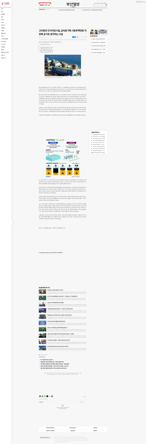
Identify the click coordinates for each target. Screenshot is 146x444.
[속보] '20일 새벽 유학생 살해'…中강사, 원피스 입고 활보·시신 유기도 (54, 366)
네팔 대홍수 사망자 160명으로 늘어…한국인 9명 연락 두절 (52, 362)
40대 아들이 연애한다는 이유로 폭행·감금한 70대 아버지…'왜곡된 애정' (54, 364)
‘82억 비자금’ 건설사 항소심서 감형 (99, 138)
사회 (2, 9)
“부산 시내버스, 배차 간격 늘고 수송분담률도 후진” (101, 142)
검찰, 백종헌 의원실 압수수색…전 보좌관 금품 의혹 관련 (102, 150)
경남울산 (3, 28)
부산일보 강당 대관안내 (50, 427)
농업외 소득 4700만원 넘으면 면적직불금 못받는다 (57, 327)
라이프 (2, 19)
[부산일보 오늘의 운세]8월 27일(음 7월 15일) (56, 321)
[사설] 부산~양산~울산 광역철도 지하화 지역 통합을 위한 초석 (101, 39)
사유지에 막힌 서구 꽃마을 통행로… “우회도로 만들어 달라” (100, 52)
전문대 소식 (3, 58)
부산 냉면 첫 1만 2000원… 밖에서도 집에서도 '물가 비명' (58, 340)
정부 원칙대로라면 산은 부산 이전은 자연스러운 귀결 (57, 346)
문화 (2, 17)
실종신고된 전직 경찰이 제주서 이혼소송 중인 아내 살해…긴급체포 (60, 334)
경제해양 (3, 14)
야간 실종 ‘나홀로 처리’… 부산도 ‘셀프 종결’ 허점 (101, 144)
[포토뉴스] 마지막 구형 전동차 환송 (99, 148)
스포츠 (2, 22)
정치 (2, 11)
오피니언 (3, 25)
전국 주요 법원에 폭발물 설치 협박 (99, 140)
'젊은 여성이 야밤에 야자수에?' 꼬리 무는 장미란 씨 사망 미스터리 (53, 368)
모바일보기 (105, 3)
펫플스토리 (3, 33)
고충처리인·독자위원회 (50, 430)
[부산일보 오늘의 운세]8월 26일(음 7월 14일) (67, 9)
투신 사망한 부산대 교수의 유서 (46, 359)
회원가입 (98, 3)
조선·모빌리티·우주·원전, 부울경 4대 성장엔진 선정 (102, 136)
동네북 (2, 49)
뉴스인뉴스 (3, 44)
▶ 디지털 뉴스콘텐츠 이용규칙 (43, 354)
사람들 (2, 30)
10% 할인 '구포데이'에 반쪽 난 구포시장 (55, 290)
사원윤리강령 (72, 430)
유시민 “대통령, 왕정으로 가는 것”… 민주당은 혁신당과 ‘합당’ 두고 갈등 (102, 49)
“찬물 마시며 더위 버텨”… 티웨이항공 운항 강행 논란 (99, 42)
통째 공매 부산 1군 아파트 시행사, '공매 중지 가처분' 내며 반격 (59, 315)
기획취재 (3, 47)
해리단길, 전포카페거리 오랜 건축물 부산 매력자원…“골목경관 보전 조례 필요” (103, 45)
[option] (80, 9)
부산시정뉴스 (4, 41)
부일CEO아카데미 (72, 427)
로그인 (95, 3)
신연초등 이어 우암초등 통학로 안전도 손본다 (100, 146)
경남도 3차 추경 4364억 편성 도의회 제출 (55, 302)
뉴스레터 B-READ (4, 39)
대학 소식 (3, 55)
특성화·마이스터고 (5, 52)
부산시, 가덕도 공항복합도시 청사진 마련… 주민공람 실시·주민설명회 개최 (62, 296)
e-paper (101, 3)
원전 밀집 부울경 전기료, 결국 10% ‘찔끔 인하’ (101, 134)
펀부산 (2, 36)
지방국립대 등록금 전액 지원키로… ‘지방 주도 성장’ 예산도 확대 (60, 309)
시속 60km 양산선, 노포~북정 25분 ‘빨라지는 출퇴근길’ (92, 9)
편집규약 (95, 430)
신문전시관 (95, 427)
